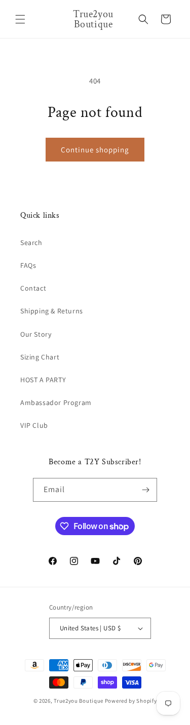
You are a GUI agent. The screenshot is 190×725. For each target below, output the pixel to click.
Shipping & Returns (51, 310)
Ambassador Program (56, 402)
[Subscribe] (145, 490)
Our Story (35, 334)
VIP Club (34, 425)
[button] (20, 19)
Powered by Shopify (131, 700)
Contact (33, 288)
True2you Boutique (79, 700)
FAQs (28, 265)
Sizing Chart (39, 356)
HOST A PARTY (43, 379)
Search (31, 242)
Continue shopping (95, 149)
